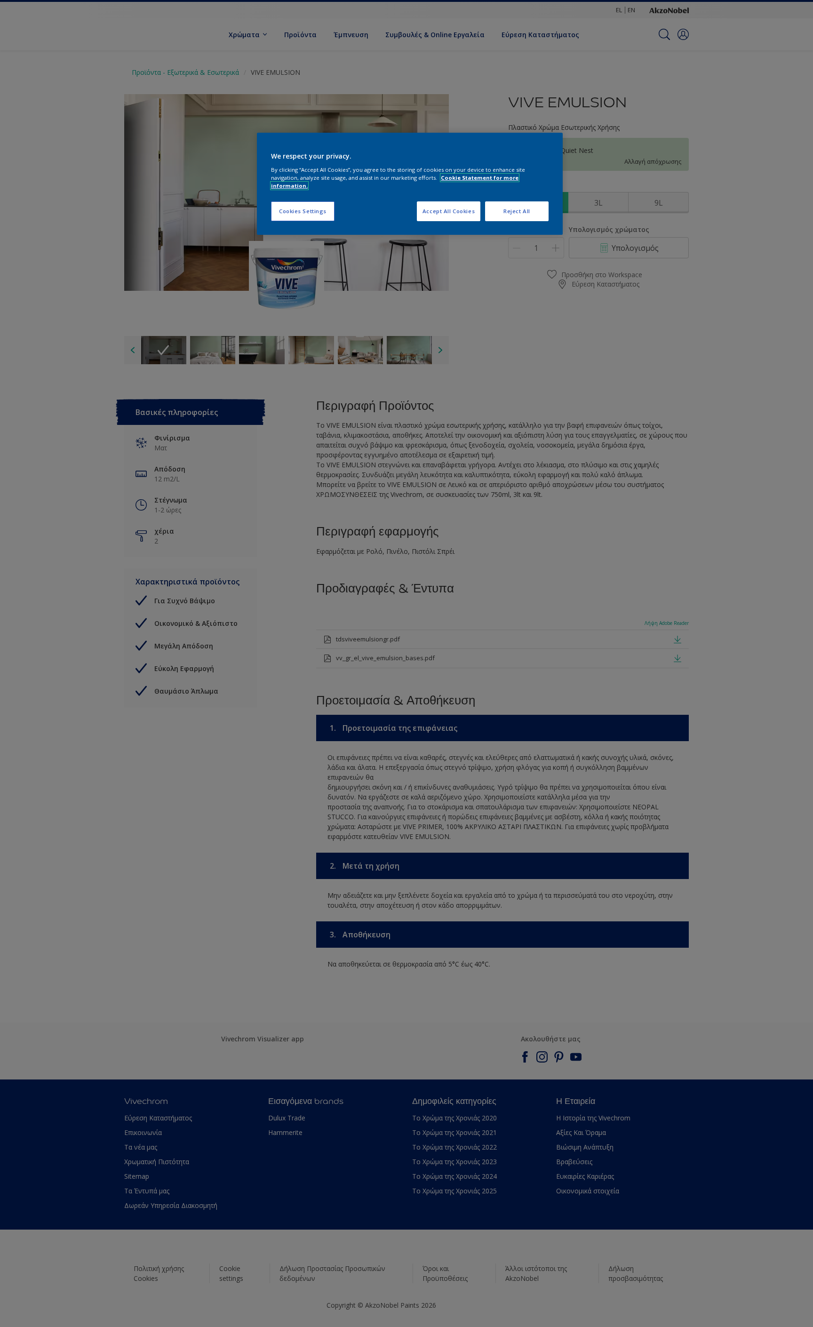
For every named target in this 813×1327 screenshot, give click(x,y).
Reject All (516, 211)
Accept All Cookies (448, 211)
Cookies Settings (303, 211)
